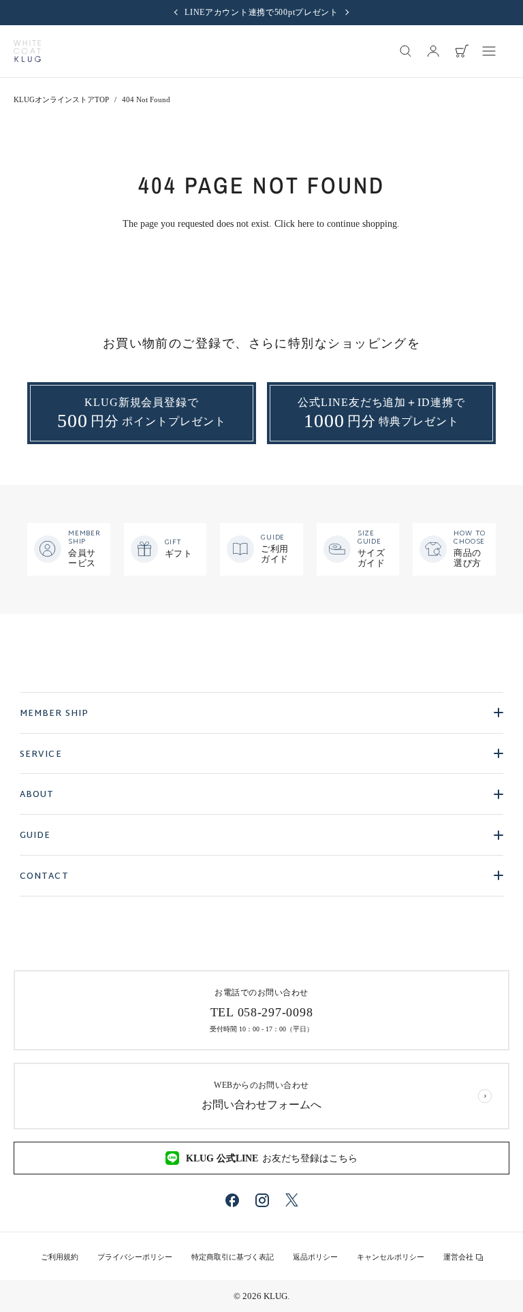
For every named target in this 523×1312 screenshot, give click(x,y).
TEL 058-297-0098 (261, 1012)
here (306, 224)
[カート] (461, 51)
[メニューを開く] (489, 51)
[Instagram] (262, 1200)
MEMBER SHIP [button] (54, 713)
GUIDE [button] (35, 835)
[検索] (406, 51)
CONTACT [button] (44, 876)
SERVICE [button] (41, 754)
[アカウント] (433, 51)
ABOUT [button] (37, 794)
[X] (291, 1199)
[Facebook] (232, 1200)
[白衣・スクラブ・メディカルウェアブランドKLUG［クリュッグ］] (27, 51)
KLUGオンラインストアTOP (61, 99)
